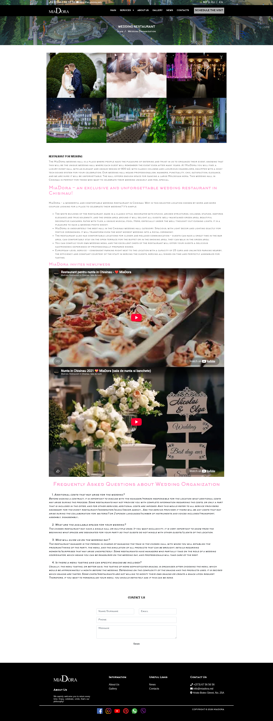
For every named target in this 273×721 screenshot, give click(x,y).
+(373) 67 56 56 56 (63, 2)
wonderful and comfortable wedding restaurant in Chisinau (104, 203)
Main (120, 31)
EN (221, 2)
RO (205, 2)
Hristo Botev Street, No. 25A (208, 692)
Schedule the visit (209, 10)
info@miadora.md (90, 2)
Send (136, 644)
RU (213, 2)
